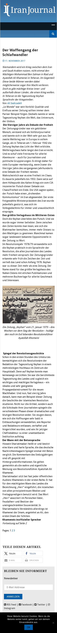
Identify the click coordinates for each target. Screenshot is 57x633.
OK (28, 627)
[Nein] (53, 622)
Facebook (26, 604)
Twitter (40, 604)
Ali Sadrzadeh (14, 103)
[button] (12, 553)
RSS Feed (11, 604)
